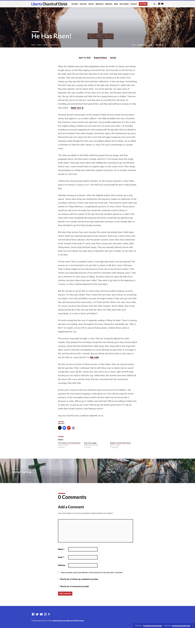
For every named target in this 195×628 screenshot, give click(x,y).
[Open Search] (154, 4)
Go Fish (111, 472)
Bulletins (108, 4)
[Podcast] (48, 614)
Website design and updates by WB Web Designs (68, 621)
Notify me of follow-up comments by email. (79, 579)
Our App (143, 4)
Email (61, 557)
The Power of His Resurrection (69, 443)
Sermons (83, 4)
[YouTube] (162, 3)
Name (61, 549)
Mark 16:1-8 (77, 107)
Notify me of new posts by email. (74, 586)
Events (91, 4)
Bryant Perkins (100, 57)
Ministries (99, 4)
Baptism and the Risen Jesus (120, 443)
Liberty (49, 4)
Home (33, 45)
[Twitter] (37, 614)
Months (159, 45)
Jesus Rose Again (90, 443)
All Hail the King (21, 472)
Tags (151, 45)
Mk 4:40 (94, 357)
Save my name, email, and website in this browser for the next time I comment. (92, 572)
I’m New (75, 4)
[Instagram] (45, 614)
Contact (133, 4)
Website (61, 565)
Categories (141, 45)
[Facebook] (159, 3)
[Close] (192, 626)
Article (45, 45)
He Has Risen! (53, 45)
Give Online (124, 4)
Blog (116, 4)
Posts (39, 45)
